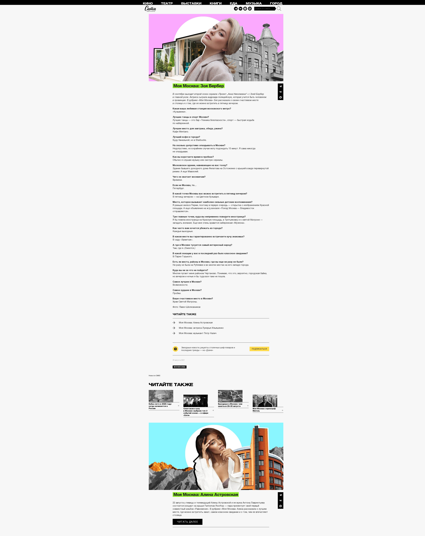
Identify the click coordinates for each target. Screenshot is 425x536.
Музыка (254, 3)
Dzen (245, 9)
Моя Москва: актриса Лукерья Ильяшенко (201, 328)
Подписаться (259, 349)
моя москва (179, 367)
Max (250, 9)
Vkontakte (240, 9)
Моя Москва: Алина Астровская (196, 322)
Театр (167, 3)
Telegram (236, 9)
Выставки (191, 3)
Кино (148, 3)
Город (276, 3)
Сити (150, 9)
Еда (233, 3)
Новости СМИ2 (154, 375)
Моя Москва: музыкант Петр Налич (197, 333)
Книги (215, 3)
